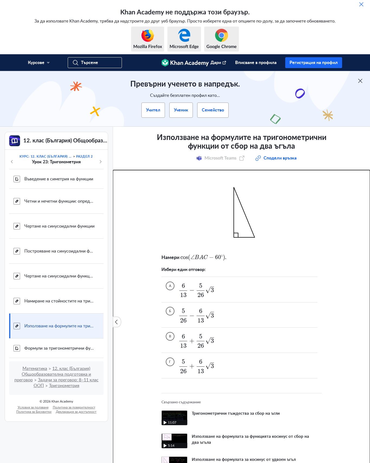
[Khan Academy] (185, 63)
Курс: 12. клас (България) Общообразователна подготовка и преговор (46, 156)
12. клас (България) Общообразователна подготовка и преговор (52, 374)
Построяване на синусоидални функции (59, 251)
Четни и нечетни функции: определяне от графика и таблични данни (59, 201)
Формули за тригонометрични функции (59, 348)
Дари (215, 62)
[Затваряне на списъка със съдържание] (117, 322)
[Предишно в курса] (12, 161)
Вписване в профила (256, 62)
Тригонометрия (64, 386)
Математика (34, 368)
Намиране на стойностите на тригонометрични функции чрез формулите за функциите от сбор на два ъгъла (59, 301)
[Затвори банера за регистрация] (360, 80)
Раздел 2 (84, 156)
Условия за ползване (33, 407)
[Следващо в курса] (100, 161)
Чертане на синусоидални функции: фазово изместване (59, 276)
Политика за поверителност (74, 407)
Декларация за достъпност (76, 411)
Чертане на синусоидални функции (59, 226)
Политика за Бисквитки (33, 411)
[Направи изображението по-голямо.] (241, 212)
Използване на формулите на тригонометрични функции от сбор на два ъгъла (59, 326)
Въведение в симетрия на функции (58, 179)
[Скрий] (361, 4)
